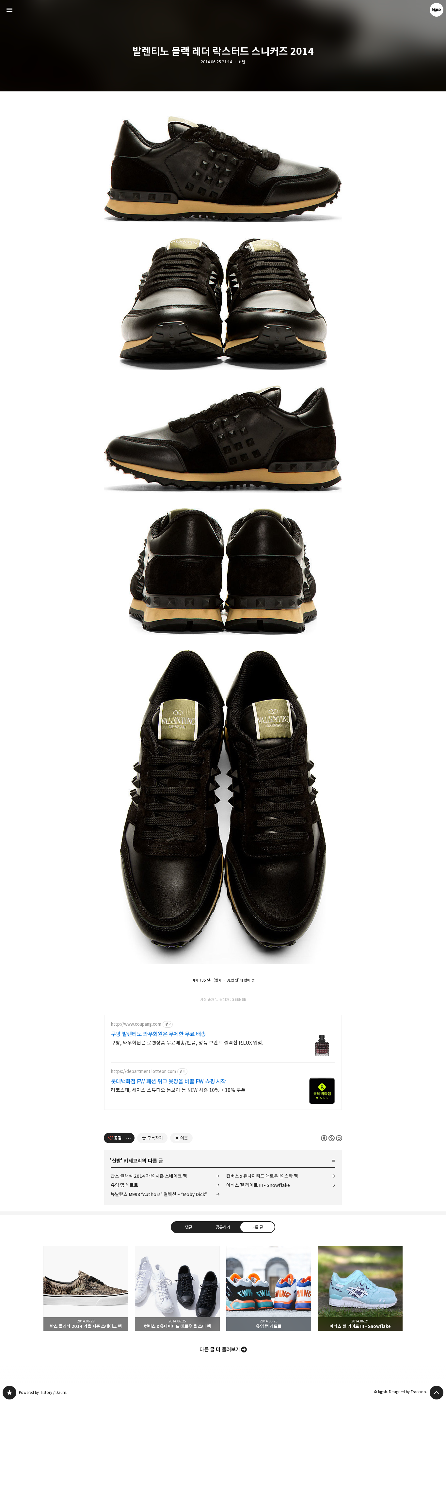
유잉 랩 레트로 (124, 1185)
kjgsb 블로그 (9, 1392)
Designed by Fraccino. (408, 1391)
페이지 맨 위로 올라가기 (436, 1392)
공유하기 (223, 1227)
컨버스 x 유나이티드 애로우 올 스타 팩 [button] (177, 1288)
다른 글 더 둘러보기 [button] (219, 1349)
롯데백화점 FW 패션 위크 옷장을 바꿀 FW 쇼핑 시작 (168, 1081)
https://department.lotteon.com (143, 1071)
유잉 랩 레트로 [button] (268, 1288)
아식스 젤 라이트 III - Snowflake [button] (360, 1288)
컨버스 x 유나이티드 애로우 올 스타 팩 (262, 1176)
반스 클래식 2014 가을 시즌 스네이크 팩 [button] (85, 1288)
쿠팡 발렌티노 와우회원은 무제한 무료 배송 (158, 1034)
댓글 (188, 1227)
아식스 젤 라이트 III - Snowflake (258, 1185)
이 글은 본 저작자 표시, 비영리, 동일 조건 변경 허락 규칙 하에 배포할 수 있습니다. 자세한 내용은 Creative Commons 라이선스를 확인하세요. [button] (331, 1137)
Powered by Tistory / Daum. (43, 1392)
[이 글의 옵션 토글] (129, 1138)
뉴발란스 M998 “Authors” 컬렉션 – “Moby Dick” (159, 1194)
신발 (242, 62)
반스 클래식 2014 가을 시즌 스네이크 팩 (149, 1176)
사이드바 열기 (9, 10)
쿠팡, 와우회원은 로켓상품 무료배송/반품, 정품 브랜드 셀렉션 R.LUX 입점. (187, 1043)
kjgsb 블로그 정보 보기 (436, 10)
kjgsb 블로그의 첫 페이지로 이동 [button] (223, 10)
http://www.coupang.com (136, 1024)
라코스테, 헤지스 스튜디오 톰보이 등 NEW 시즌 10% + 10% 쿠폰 (178, 1090)
